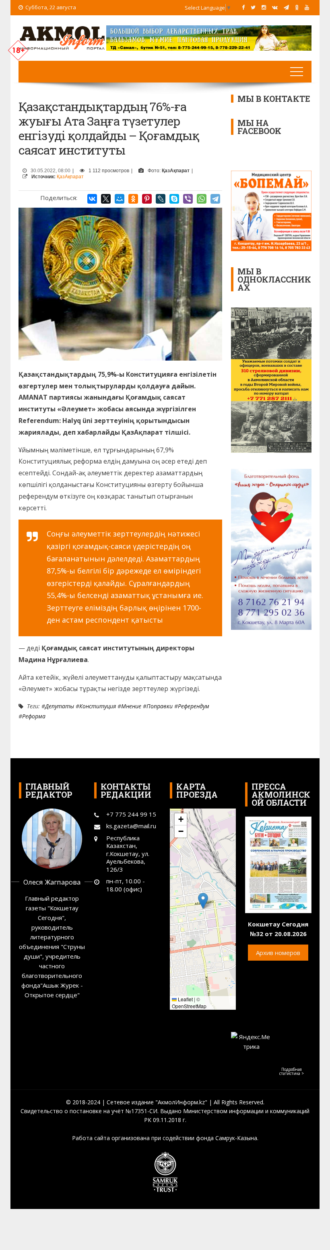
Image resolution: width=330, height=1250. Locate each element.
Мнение (131, 706)
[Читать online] (278, 864)
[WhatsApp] (201, 199)
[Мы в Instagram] (263, 7)
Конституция (97, 706)
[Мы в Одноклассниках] (297, 7)
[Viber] (188, 199)
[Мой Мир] (119, 199)
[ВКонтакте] (92, 199)
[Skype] (174, 199)
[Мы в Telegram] (286, 7)
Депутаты (59, 706)
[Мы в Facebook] (243, 7)
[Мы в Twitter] (253, 7)
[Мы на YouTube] (306, 7)
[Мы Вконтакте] (275, 7)
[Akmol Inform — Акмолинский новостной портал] (62, 37)
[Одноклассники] (133, 199)
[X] (106, 199)
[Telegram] (215, 199)
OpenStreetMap (189, 1005)
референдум (193, 706)
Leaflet (185, 999)
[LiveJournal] (160, 199)
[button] (203, 901)
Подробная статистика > (291, 1071)
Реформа (33, 716)
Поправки (159, 706)
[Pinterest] (147, 199)
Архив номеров (278, 953)
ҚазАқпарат (70, 176)
